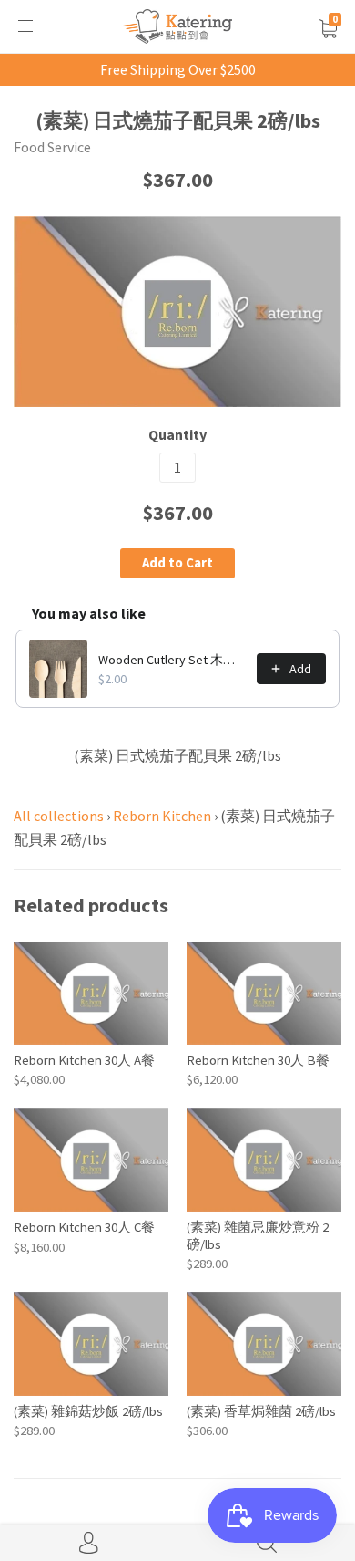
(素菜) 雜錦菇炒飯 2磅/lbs (88, 1411)
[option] (177, 311)
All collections (59, 816)
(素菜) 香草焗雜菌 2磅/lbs (261, 1411)
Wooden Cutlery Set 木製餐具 (172, 659)
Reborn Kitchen (162, 816)
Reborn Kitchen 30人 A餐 (84, 1059)
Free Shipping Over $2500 (178, 69)
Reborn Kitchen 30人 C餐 (84, 1226)
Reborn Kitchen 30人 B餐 (258, 1059)
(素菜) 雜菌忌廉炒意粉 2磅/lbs (258, 1235)
